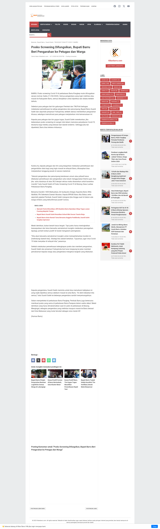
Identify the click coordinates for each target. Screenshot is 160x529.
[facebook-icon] (114, 6)
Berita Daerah (45, 24)
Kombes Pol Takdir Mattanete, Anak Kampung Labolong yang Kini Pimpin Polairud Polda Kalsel (118, 248)
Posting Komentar (71, 56)
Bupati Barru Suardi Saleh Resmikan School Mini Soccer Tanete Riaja (61, 214)
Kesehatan (46, 30)
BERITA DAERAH (118, 83)
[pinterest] (43, 360)
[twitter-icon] (124, 6)
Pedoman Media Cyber (51, 6)
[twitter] (38, 360)
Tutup (155, 526)
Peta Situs (74, 6)
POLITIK (105, 116)
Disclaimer (65, 6)
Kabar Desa (120, 94)
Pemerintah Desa (108, 123)
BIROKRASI (106, 87)
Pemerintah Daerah (112, 24)
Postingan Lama (91, 508)
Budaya (73, 24)
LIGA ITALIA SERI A (108, 98)
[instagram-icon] (119, 6)
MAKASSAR (121, 98)
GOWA (105, 90)
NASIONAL (115, 101)
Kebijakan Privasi (35, 6)
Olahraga (97, 24)
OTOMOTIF (106, 105)
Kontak (93, 6)
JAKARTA (124, 90)
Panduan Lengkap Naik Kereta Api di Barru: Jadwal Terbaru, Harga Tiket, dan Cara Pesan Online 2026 (119, 156)
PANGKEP (105, 112)
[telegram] (54, 360)
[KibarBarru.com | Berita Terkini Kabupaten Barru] (37, 15)
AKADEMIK (115, 80)
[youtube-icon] (128, 6)
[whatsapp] (49, 360)
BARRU (105, 83)
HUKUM (114, 90)
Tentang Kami (84, 6)
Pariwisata (116, 116)
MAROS (105, 101)
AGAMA (105, 80)
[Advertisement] (64, 146)
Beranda (34, 24)
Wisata (65, 24)
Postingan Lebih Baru (38, 508)
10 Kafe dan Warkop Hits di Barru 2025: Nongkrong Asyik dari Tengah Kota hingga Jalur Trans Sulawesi (119, 176)
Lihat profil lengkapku (115, 66)
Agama (125, 24)
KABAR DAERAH (107, 94)
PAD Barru (114, 108)
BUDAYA (117, 87)
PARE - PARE (117, 112)
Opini (89, 24)
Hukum (81, 24)
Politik (57, 24)
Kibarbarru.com (115, 60)
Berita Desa (35, 30)
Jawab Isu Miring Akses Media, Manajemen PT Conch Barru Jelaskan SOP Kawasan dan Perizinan (119, 229)
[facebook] (33, 360)
